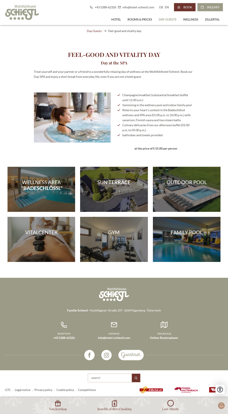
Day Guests (167, 19)
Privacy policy (43, 390)
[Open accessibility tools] (220, 389)
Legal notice (22, 390)
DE (161, 7)
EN (167, 7)
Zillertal (212, 19)
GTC (8, 390)
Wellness (190, 19)
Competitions (87, 390)
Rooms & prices (140, 19)
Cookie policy (65, 390)
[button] (72, 117)
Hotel (116, 19)
